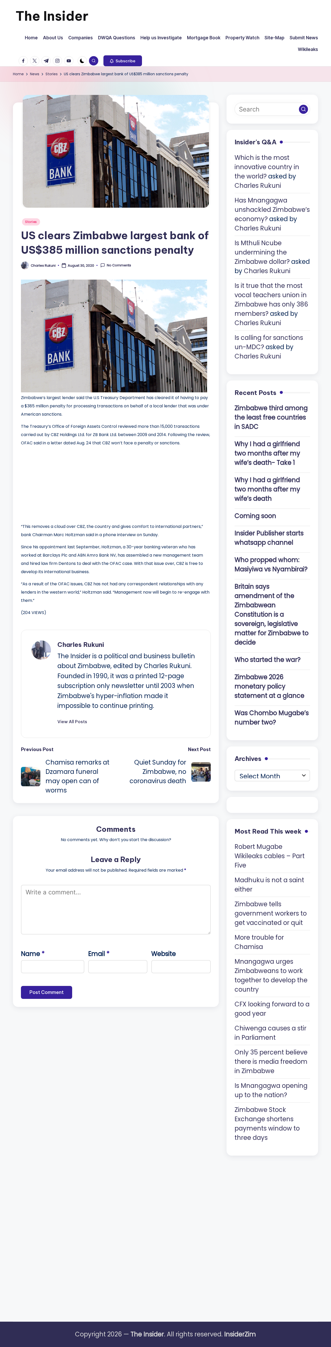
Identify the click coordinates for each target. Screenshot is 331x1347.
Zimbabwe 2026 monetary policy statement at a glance (269, 686)
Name (33, 953)
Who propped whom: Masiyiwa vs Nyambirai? (271, 564)
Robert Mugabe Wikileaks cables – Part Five (270, 856)
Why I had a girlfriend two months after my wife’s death (267, 489)
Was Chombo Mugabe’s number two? (272, 718)
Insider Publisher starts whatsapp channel (269, 538)
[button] (122, 60)
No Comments (119, 265)
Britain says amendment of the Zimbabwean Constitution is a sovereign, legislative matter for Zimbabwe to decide (272, 614)
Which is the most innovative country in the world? (267, 167)
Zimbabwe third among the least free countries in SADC (271, 417)
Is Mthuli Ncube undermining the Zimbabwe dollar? (262, 252)
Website (163, 953)
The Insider (52, 16)
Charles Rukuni (80, 644)
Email (99, 953)
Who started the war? (267, 659)
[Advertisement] (60, 483)
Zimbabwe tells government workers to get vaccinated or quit (271, 913)
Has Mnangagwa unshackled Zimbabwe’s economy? (272, 209)
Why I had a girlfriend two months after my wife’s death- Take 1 (267, 453)
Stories (31, 222)
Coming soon (255, 516)
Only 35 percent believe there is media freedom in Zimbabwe (271, 1061)
